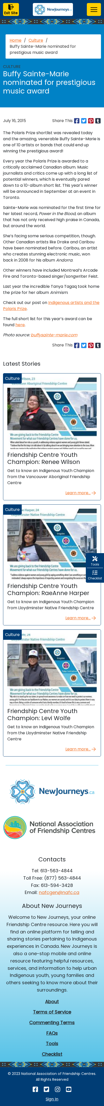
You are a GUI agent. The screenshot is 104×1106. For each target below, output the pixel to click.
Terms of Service (52, 1012)
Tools (52, 1043)
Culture (36, 40)
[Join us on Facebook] (35, 1089)
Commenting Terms (52, 1022)
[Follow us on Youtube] (69, 1089)
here (20, 325)
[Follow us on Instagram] (58, 1089)
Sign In (52, 1099)
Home (15, 40)
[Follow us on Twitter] (46, 1089)
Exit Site (11, 12)
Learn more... (78, 493)
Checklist (52, 1054)
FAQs (52, 1033)
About (52, 1001)
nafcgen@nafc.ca (59, 892)
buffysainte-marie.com (54, 335)
